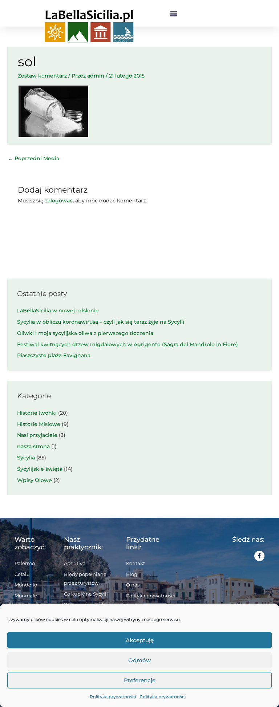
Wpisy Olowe (34, 480)
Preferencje (139, 680)
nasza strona (33, 446)
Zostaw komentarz (42, 76)
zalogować (59, 201)
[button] (174, 13)
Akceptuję (140, 640)
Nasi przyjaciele (37, 435)
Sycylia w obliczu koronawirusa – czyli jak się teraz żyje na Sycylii (100, 322)
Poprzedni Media (33, 158)
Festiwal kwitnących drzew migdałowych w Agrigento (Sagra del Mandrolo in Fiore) (127, 344)
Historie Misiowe (38, 424)
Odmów (139, 660)
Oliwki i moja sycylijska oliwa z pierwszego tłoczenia (85, 333)
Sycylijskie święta (39, 469)
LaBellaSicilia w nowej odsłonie (58, 310)
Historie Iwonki (37, 413)
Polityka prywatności (113, 696)
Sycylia (26, 458)
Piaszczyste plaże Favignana (53, 355)
